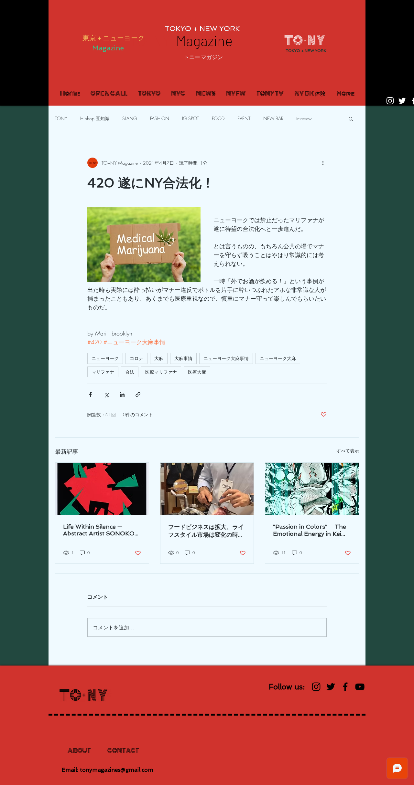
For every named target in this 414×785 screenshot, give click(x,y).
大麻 (158, 358)
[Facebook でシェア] (90, 394)
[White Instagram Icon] (390, 101)
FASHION (159, 118)
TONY (61, 118)
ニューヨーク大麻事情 (226, 358)
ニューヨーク (105, 358)
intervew (304, 118)
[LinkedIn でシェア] (122, 394)
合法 (129, 372)
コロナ (136, 358)
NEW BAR (273, 118)
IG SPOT (190, 118)
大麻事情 (183, 358)
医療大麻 (197, 372)
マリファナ (103, 372)
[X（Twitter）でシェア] (106, 394)
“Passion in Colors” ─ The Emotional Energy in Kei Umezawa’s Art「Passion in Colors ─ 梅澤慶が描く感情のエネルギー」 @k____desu (311, 530)
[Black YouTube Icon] (359, 686)
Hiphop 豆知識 (94, 118)
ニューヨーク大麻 (278, 358)
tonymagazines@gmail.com (116, 770)
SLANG (129, 118)
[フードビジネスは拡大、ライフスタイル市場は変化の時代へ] (207, 489)
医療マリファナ (161, 372)
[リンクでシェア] (138, 394)
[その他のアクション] (323, 163)
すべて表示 (347, 451)
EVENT (243, 118)
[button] (203, 57)
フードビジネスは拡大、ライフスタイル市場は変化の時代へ (206, 531)
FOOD (218, 118)
